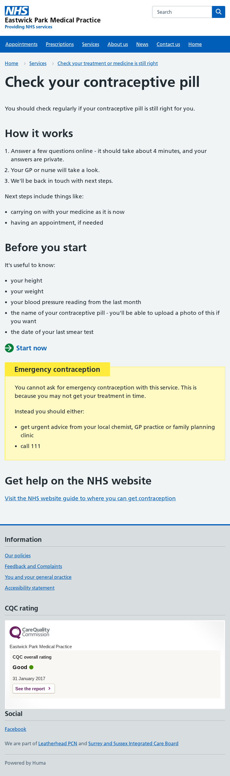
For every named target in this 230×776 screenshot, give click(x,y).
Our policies (18, 556)
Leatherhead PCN (57, 743)
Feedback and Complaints (33, 566)
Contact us (168, 44)
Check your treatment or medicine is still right (108, 63)
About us (118, 44)
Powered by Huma (25, 763)
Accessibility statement (30, 588)
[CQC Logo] (30, 633)
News (142, 44)
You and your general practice (38, 577)
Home (195, 44)
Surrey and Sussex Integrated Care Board (133, 743)
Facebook (15, 729)
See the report (30, 688)
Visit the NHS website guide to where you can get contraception (90, 498)
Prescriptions (60, 44)
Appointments (21, 44)
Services (90, 44)
